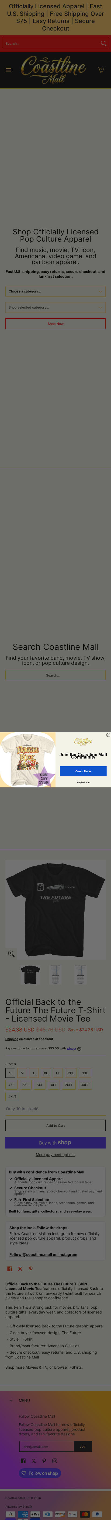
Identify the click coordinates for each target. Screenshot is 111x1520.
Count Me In (83, 771)
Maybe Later (83, 782)
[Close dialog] (108, 735)
